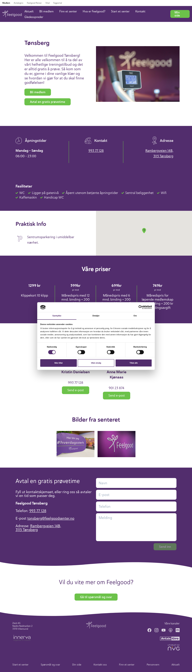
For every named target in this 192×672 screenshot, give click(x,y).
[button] (144, 230)
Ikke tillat (58, 363)
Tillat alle (134, 363)
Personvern (153, 664)
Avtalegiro (18, 3)
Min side (177, 14)
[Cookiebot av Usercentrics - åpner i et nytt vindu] (140, 307)
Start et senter (120, 11)
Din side (76, 664)
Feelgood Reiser (34, 3)
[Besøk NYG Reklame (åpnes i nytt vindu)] (174, 647)
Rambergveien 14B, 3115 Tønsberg (159, 153)
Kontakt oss (100, 664)
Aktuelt (29, 11)
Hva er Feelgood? (94, 11)
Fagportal (57, 3)
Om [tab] (135, 316)
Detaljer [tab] (96, 316)
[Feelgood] (12, 14)
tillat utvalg (96, 363)
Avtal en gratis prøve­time (47, 102)
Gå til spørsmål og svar (96, 597)
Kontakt (140, 11)
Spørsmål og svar (50, 664)
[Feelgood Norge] (96, 625)
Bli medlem (46, 11)
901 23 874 (116, 388)
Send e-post (75, 390)
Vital (47, 3)
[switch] (81, 352)
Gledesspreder (33, 17)
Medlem (6, 3)
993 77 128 (96, 150)
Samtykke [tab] (56, 316)
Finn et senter (68, 11)
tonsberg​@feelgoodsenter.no (50, 518)
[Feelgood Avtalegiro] (170, 638)
